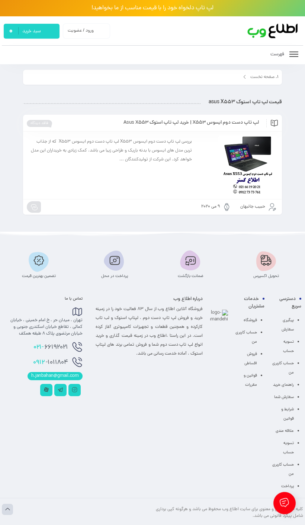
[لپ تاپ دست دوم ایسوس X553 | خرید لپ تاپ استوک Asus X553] (238, 165)
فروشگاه (250, 320)
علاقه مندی (285, 431)
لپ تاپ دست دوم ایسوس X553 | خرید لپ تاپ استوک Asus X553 (191, 123)
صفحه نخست (262, 77)
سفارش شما (284, 397)
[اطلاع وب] (273, 31)
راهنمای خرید (283, 385)
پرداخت (287, 486)
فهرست (277, 54)
